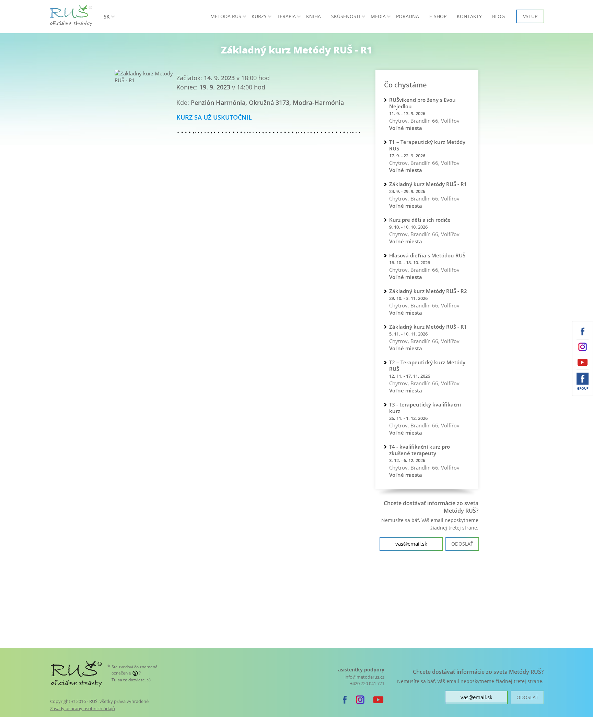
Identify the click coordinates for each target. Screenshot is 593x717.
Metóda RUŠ (225, 16)
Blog (498, 16)
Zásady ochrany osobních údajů (82, 708)
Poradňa (407, 16)
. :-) (131, 680)
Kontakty (469, 16)
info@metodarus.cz (364, 677)
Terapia (286, 16)
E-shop (437, 16)
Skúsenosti (345, 16)
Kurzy (259, 16)
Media (378, 16)
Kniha (313, 16)
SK (107, 16)
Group (583, 388)
